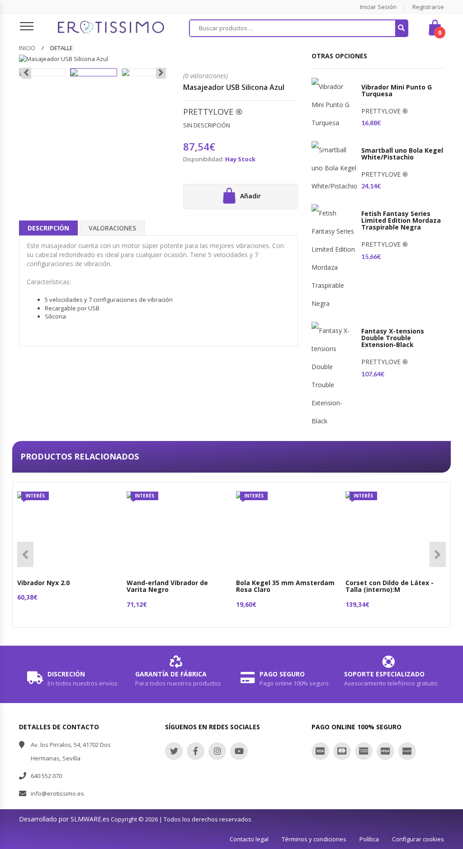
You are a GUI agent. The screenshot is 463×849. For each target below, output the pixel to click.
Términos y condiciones (314, 839)
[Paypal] (407, 751)
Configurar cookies (418, 839)
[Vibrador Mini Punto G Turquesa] (334, 105)
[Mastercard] (342, 751)
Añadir (249, 196)
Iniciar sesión (378, 7)
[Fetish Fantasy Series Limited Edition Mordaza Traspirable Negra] (334, 258)
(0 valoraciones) (205, 75)
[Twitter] (174, 751)
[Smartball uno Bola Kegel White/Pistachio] (334, 168)
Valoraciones (112, 228)
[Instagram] (217, 751)
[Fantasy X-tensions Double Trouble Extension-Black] (334, 376)
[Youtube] (239, 751)
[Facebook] (195, 751)
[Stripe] (385, 751)
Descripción (48, 228)
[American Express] (364, 751)
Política (369, 839)
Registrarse (428, 7)
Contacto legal (249, 839)
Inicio (27, 48)
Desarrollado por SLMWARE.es (64, 819)
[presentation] (26, 73)
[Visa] (320, 751)
